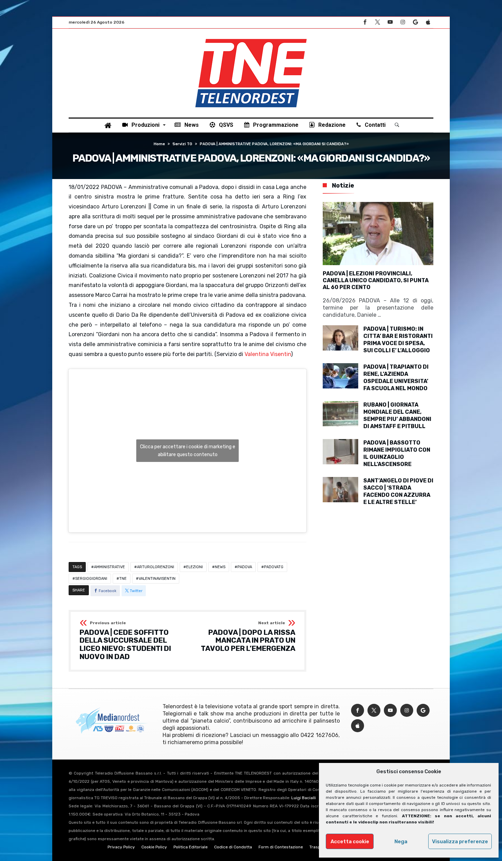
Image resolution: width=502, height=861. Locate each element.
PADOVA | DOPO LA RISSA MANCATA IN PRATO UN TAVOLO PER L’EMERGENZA (248, 637)
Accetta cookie (350, 841)
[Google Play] (415, 22)
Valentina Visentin (268, 354)
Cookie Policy (154, 847)
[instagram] (402, 22)
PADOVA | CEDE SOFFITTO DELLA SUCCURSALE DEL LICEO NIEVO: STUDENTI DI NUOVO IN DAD (125, 641)
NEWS (220, 567)
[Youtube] (390, 22)
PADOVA (244, 567)
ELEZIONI (194, 567)
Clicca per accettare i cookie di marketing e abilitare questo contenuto (187, 450)
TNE (123, 578)
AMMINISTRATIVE (109, 567)
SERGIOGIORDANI (91, 578)
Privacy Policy (121, 847)
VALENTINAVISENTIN (157, 578)
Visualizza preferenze (460, 841)
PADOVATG (273, 567)
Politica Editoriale (190, 847)
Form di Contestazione (281, 847)
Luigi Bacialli (303, 797)
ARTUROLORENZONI (155, 567)
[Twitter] (377, 22)
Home (159, 144)
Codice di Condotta (233, 847)
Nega (400, 841)
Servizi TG (182, 144)
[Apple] (427, 22)
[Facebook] (364, 22)
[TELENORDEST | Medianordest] (251, 38)
